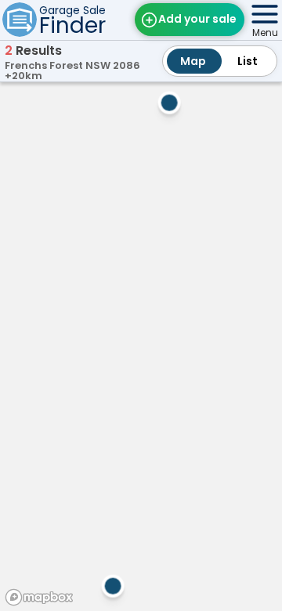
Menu (265, 32)
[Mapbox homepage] (39, 597)
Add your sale (197, 19)
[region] (141, 344)
